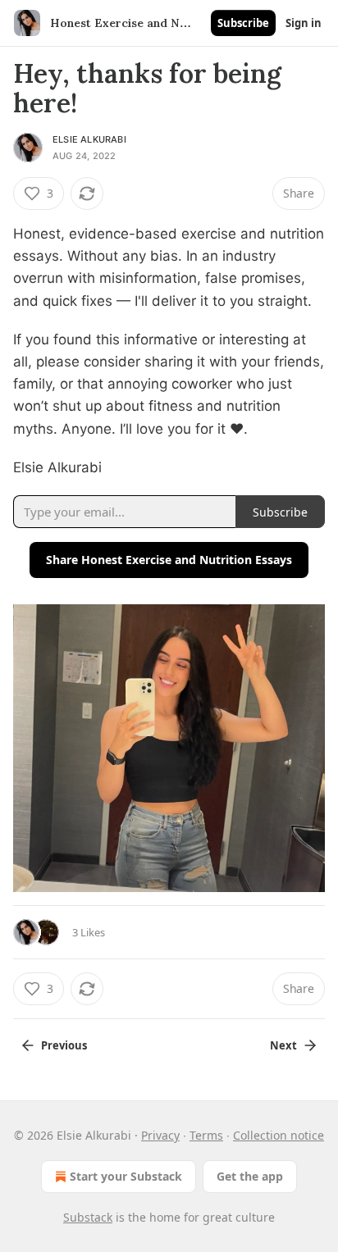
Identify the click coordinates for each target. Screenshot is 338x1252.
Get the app (250, 1176)
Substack (87, 1217)
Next (283, 1045)
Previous (64, 1045)
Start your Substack (126, 1176)
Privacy (160, 1135)
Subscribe (243, 23)
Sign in (303, 23)
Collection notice (278, 1135)
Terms (206, 1135)
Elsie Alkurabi (89, 139)
